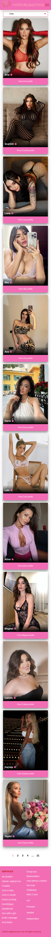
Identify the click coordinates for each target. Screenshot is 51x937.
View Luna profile (25, 220)
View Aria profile (25, 81)
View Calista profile (25, 704)
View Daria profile (25, 427)
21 (38, 855)
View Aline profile (25, 566)
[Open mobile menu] (47, 5)
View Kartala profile (25, 774)
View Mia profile (25, 289)
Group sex (31, 871)
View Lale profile (25, 497)
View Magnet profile (25, 635)
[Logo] (23, 5)
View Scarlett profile (25, 150)
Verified (30, 912)
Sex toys (30, 885)
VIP (28, 900)
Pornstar (30, 906)
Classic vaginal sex (11, 881)
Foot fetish (7, 922)
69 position (7, 876)
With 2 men (32, 894)
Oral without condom (36, 881)
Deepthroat (7, 908)
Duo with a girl (9, 913)
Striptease (31, 890)
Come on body (9, 899)
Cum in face (8, 890)
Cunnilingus (7, 904)
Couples (6, 886)
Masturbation (32, 876)
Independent (32, 919)
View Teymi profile (25, 843)
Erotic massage (9, 918)
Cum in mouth (9, 895)
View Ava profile (25, 358)
